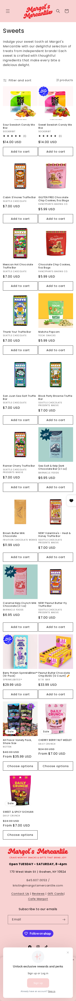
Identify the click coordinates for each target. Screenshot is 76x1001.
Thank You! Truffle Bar (17, 331)
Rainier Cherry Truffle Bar (19, 465)
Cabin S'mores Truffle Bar (19, 197)
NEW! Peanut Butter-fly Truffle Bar (52, 605)
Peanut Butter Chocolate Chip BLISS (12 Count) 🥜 (54, 674)
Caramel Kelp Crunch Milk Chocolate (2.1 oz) (19, 605)
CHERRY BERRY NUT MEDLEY (55, 740)
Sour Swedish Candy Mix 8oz (19, 126)
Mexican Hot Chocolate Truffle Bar (18, 266)
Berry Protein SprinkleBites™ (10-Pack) (20, 674)
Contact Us (20, 894)
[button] (8, 11)
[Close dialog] (73, 959)
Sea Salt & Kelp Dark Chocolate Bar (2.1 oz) (52, 467)
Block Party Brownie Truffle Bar (55, 397)
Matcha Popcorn (49, 331)
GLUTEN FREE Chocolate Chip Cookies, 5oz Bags (53, 199)
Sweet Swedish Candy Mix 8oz (55, 126)
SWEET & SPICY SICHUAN (18, 811)
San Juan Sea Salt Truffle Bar (19, 397)
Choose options (20, 766)
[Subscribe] (63, 919)
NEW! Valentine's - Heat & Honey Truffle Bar (54, 535)
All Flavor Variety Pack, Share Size (17, 742)
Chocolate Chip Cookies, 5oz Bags (54, 266)
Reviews (38, 894)
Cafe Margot (38, 899)
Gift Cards (56, 894)
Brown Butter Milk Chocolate (14, 535)
